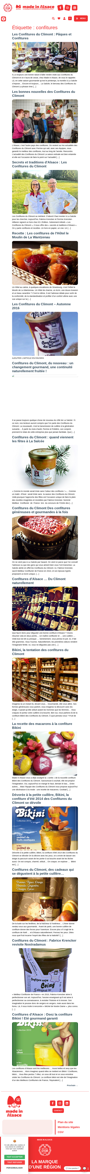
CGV (61, 1132)
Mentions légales (69, 1127)
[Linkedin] (74, 7)
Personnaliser (14, 1168)
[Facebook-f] (60, 8)
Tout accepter (15, 1157)
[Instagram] (67, 8)
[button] (3, 18)
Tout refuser (14, 1162)
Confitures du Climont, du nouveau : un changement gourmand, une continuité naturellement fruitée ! (42, 367)
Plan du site (65, 1122)
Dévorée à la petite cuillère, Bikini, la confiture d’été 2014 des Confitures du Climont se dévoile (42, 798)
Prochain (72, 1085)
